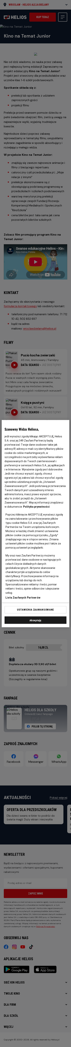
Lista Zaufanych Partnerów (22, 597)
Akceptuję (35, 620)
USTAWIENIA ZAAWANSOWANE (35, 609)
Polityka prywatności (36, 506)
